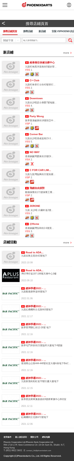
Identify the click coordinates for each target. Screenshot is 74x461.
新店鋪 (42, 31)
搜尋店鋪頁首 (10, 31)
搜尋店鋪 (28, 31)
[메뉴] (5, 5)
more (66, 53)
